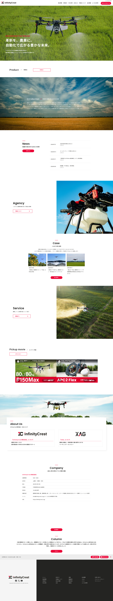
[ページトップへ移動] (110, 557)
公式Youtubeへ (18, 353)
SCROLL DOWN (111, 56)
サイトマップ (98, 581)
